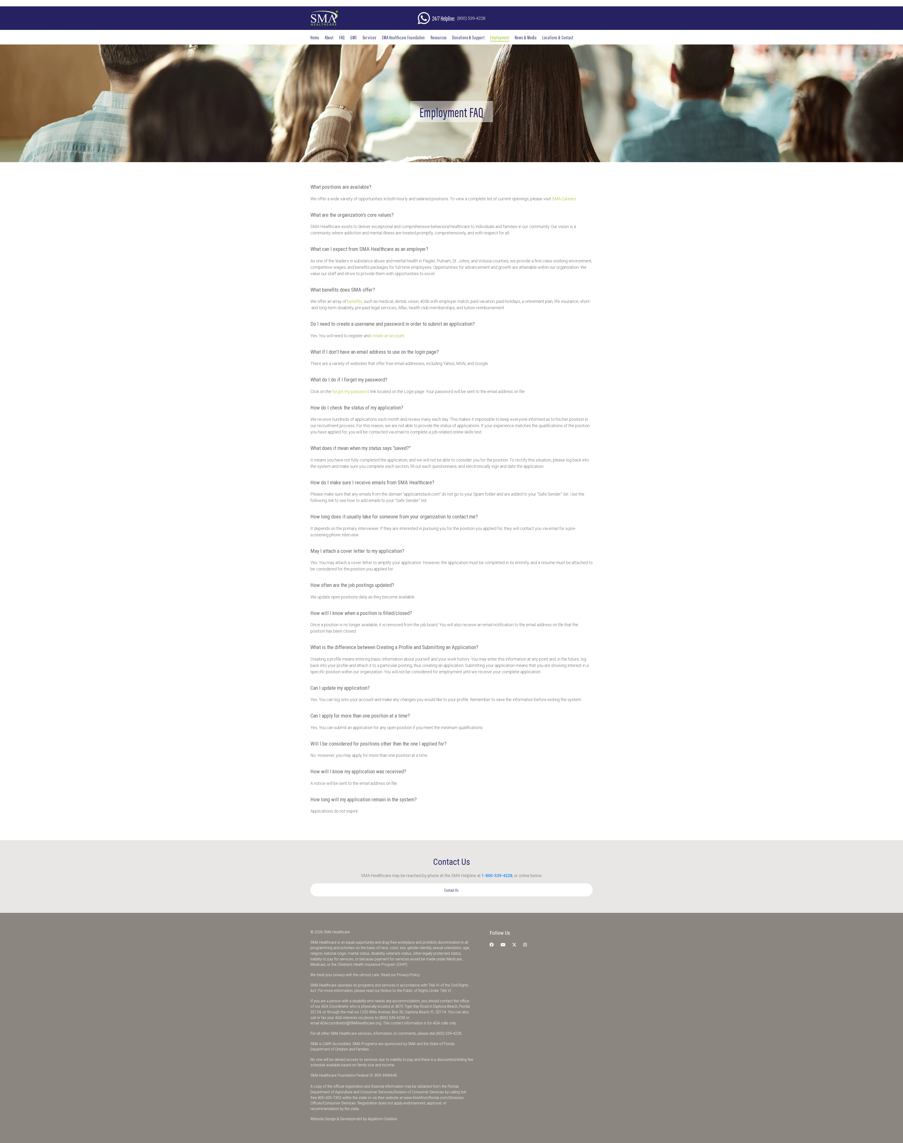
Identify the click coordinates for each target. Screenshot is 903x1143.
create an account (387, 335)
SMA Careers (564, 198)
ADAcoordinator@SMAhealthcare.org (350, 1023)
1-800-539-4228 (497, 875)
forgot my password (350, 391)
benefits (354, 301)
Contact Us (451, 890)
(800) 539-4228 (471, 18)
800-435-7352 (329, 1097)
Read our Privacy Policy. (400, 975)
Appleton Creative (382, 1119)
